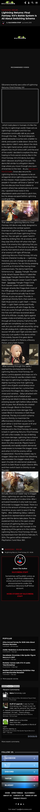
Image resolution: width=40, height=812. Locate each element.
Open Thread (17, 793)
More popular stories (10, 679)
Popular (16, 686)
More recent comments (10, 742)
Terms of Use (31, 796)
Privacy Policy (20, 798)
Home (7, 793)
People (4, 686)
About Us (7, 796)
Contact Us (18, 796)
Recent (10, 686)
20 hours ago (13, 716)
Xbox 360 (15, 9)
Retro (12, 693)
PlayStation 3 (6, 9)
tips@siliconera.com (24, 809)
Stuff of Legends (16, 704)
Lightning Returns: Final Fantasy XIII (17, 552)
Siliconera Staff (14, 22)
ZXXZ (12, 720)
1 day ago (9, 732)
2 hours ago (12, 700)
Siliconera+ (30, 793)
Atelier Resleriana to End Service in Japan (19, 650)
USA (32, 552)
